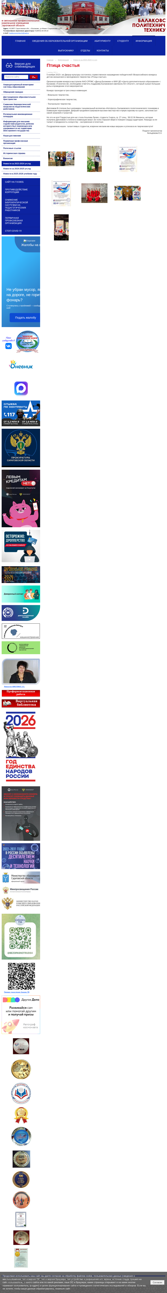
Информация (144, 41)
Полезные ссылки (12, 148)
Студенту (123, 41)
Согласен (157, 1282)
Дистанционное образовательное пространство (19, 98)
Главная (20, 41)
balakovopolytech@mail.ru (19, 33)
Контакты (103, 50)
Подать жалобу (25, 317)
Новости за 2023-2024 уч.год (17, 163)
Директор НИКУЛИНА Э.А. (14, 686)
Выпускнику (66, 50)
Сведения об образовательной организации (60, 41)
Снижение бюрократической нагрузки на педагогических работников (17, 106)
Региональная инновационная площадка (17, 115)
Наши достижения (12, 136)
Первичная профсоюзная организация (15, 142)
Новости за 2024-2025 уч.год (17, 169)
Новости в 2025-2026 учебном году (20, 174)
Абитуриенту (102, 41)
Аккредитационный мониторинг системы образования (18, 86)
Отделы (85, 50)
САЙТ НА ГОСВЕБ (14, 182)
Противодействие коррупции (16, 190)
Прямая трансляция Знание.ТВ (16, 992)
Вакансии (8, 158)
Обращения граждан (13, 92)
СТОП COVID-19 (13, 231)
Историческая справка (14, 153)
